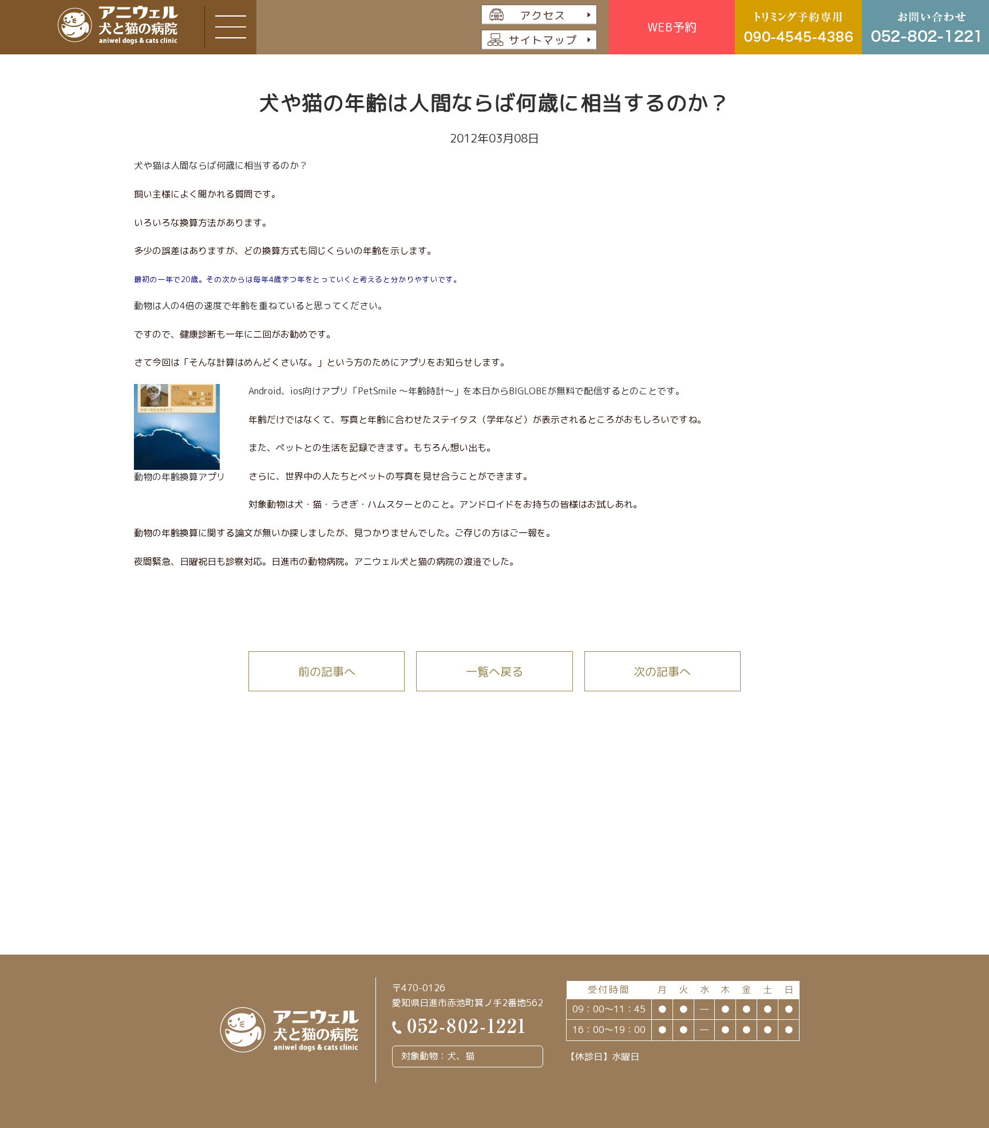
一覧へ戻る (494, 671)
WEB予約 (672, 26)
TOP (934, 1044)
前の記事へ (326, 671)
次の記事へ (662, 671)
